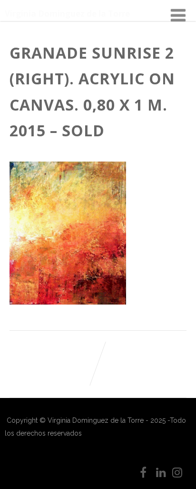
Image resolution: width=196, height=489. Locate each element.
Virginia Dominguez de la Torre (67, 13)
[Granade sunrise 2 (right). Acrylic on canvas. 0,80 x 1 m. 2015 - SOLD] (68, 301)
